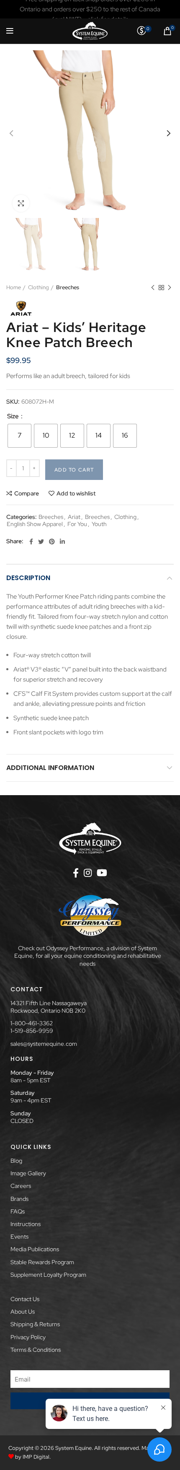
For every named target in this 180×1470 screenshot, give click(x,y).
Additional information (50, 768)
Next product (169, 287)
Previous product (153, 287)
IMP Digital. (37, 1456)
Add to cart (74, 470)
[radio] (19, 435)
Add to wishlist (76, 493)
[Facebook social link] (31, 541)
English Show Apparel (35, 524)
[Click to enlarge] (21, 203)
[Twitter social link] (41, 541)
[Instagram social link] (87, 872)
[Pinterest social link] (51, 541)
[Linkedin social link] (62, 541)
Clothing (38, 287)
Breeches (67, 287)
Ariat (74, 517)
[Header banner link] (90, 9)
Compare (26, 493)
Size (13, 416)
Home (13, 287)
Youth (99, 524)
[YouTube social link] (102, 872)
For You (77, 524)
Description (28, 578)
